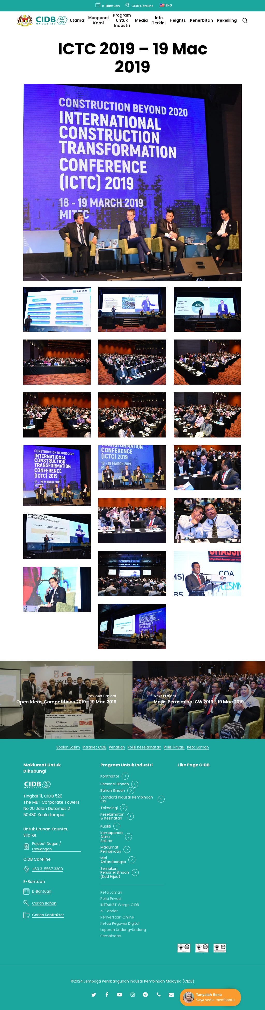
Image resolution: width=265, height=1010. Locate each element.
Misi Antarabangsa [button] (113, 860)
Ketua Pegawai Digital (119, 923)
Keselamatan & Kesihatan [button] (112, 817)
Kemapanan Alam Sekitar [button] (111, 837)
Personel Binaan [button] (114, 784)
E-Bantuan (34, 881)
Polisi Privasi (110, 898)
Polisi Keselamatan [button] (144, 747)
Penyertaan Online (117, 917)
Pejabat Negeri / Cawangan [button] (46, 846)
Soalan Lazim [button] (68, 747)
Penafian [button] (117, 747)
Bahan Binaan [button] (112, 791)
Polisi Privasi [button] (174, 747)
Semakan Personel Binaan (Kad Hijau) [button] (114, 873)
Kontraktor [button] (109, 776)
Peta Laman (111, 892)
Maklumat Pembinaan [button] (110, 849)
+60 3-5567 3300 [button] (47, 869)
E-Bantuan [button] (41, 891)
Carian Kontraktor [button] (48, 914)
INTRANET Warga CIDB (119, 904)
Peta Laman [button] (198, 747)
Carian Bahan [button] (44, 903)
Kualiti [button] (105, 826)
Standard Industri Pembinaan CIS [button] (126, 799)
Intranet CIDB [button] (94, 747)
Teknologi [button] (109, 808)
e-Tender (109, 911)
